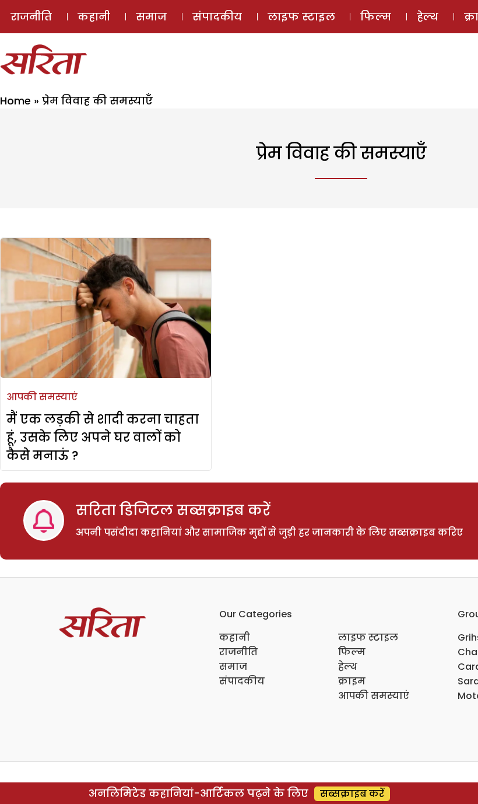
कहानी (94, 16)
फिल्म (375, 16)
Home (15, 100)
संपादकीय (217, 16)
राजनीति (31, 16)
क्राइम (351, 681)
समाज (151, 16)
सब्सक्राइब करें (352, 793)
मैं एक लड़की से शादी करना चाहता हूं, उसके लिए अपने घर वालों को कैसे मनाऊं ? (102, 437)
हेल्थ (427, 16)
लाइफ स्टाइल (301, 16)
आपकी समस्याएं (42, 397)
